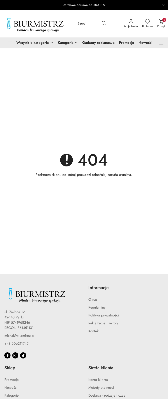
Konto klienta (98, 379)
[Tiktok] (23, 355)
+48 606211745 (16, 343)
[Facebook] (7, 355)
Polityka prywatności (103, 315)
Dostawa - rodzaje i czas (106, 395)
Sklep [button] (9, 368)
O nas (92, 299)
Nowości (11, 387)
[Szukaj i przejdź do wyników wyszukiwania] (104, 23)
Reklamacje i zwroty (103, 323)
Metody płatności (101, 387)
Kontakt (93, 331)
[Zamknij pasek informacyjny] (163, 5)
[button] (68, 42)
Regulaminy (97, 307)
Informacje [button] (98, 287)
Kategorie (11, 395)
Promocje (11, 379)
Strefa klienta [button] (100, 368)
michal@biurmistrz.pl (19, 335)
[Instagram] (15, 355)
